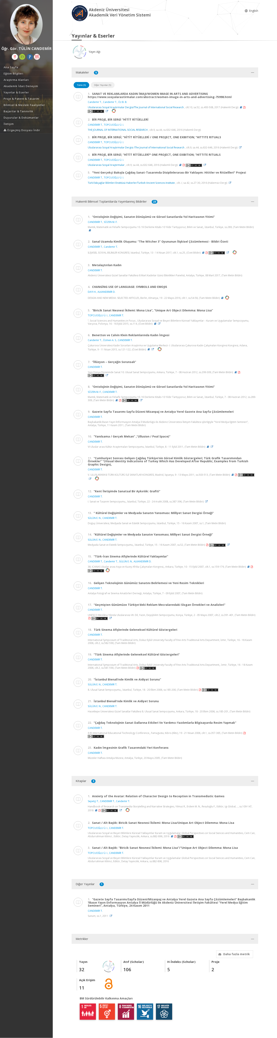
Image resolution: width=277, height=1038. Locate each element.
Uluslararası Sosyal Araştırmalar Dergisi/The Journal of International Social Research (136, 107)
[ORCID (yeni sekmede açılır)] (22, 57)
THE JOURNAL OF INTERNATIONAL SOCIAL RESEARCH (118, 130)
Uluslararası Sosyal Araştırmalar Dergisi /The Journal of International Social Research (136, 147)
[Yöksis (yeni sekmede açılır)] (37, 57)
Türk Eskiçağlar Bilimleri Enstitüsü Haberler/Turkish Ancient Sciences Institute (131, 183)
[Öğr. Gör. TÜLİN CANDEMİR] (26, 24)
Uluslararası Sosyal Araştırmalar (106, 165)
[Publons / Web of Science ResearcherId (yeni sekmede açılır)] (30, 57)
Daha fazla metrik (236, 954)
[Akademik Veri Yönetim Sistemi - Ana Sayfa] (80, 13)
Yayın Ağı (94, 52)
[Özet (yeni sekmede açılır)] (241, 107)
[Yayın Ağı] (109, 966)
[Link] (108, 111)
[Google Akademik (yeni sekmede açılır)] (15, 57)
